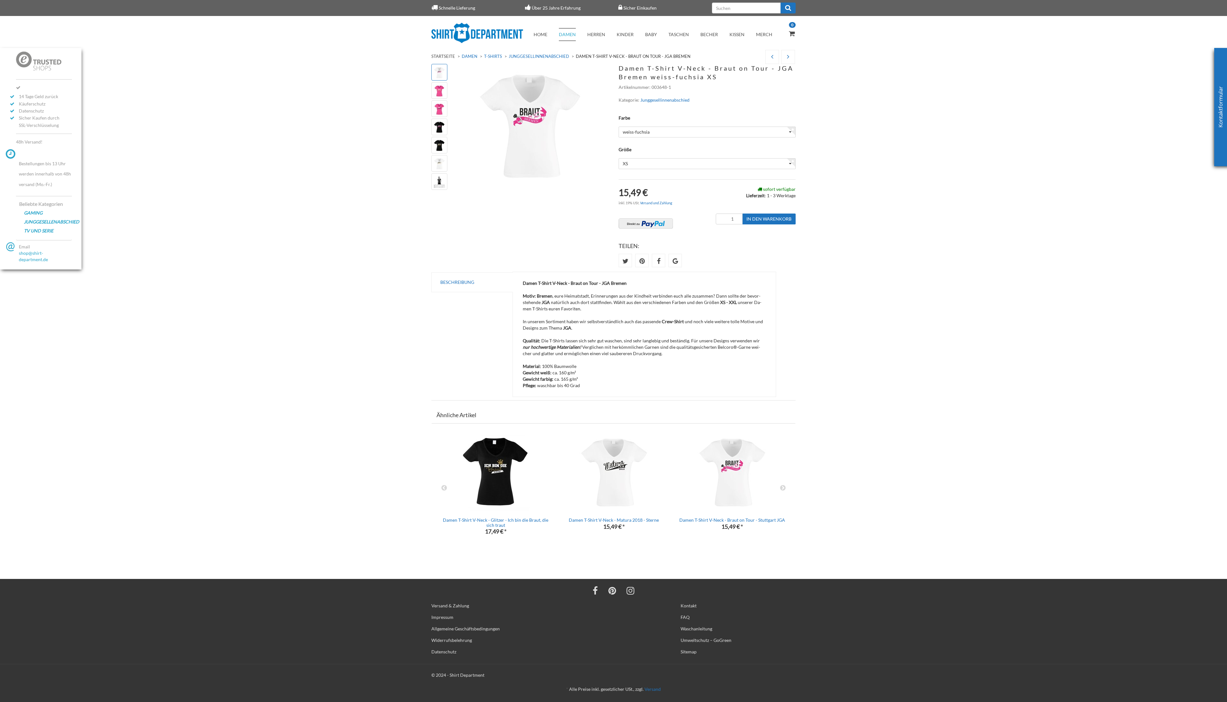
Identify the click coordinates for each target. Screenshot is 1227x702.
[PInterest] (612, 590)
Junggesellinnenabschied (539, 56)
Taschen (678, 34)
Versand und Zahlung (656, 203)
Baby (651, 34)
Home (540, 34)
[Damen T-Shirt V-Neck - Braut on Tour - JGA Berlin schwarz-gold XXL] (772, 57)
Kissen (737, 34)
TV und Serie (38, 230)
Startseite (443, 56)
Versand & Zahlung (450, 605)
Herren (596, 34)
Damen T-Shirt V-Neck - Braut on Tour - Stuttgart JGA (732, 520)
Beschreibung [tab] (457, 282)
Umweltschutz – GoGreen (706, 640)
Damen (567, 34)
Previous (444, 488)
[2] (646, 223)
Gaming (33, 212)
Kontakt (689, 605)
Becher (709, 34)
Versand (652, 689)
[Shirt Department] (477, 33)
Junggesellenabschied (48, 221)
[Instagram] (630, 590)
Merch (764, 34)
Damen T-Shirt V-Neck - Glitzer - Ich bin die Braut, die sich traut (495, 522)
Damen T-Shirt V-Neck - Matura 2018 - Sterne (614, 520)
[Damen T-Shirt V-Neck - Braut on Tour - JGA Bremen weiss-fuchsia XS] (788, 57)
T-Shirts (493, 56)
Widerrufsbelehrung (451, 640)
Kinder (625, 34)
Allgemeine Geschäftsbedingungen (465, 628)
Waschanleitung (696, 628)
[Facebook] (595, 590)
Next (783, 488)
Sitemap (689, 651)
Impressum (442, 617)
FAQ (685, 617)
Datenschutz (443, 651)
